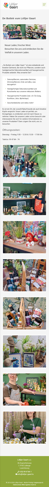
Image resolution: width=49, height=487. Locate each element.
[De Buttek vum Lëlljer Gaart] (24, 161)
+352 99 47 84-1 (25, 472)
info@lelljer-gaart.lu (26, 474)
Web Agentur (26, 485)
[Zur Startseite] (12, 5)
